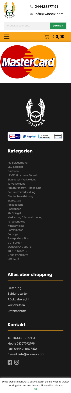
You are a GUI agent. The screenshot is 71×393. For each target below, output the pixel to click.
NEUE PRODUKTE (18, 255)
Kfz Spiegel (14, 213)
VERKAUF (13, 259)
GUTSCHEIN (15, 242)
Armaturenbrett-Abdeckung (24, 187)
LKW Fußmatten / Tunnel (22, 175)
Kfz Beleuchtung (17, 162)
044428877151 (46, 7)
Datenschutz (17, 311)
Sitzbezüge (14, 200)
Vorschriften (16, 305)
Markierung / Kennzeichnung (25, 217)
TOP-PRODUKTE (17, 251)
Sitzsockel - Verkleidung (22, 179)
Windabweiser (16, 225)
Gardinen (13, 171)
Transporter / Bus (18, 238)
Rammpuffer (15, 230)
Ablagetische (15, 204)
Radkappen (14, 208)
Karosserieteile (16, 221)
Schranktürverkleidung (21, 192)
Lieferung (14, 288)
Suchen (58, 25)
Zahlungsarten (18, 293)
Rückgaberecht (18, 299)
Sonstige (13, 234)
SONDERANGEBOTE (19, 246)
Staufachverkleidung (20, 196)
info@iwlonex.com (49, 14)
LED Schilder (15, 166)
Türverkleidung (16, 183)
